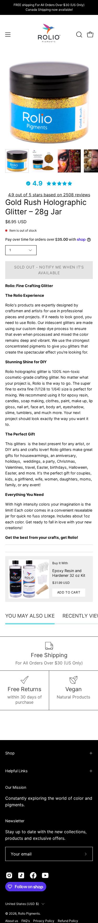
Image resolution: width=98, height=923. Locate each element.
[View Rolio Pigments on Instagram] (9, 875)
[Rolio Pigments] (49, 34)
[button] (78, 34)
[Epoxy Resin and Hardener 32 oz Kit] (29, 579)
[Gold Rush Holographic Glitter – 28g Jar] (17, 161)
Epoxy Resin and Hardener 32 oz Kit (68, 573)
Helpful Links (16, 771)
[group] (49, 7)
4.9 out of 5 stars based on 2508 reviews (49, 194)
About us (11, 921)
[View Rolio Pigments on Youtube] (45, 875)
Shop (10, 753)
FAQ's (25, 921)
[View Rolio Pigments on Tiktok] (21, 875)
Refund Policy (68, 921)
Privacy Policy (43, 921)
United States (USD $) (22, 904)
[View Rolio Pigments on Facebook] (33, 875)
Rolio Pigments (29, 913)
